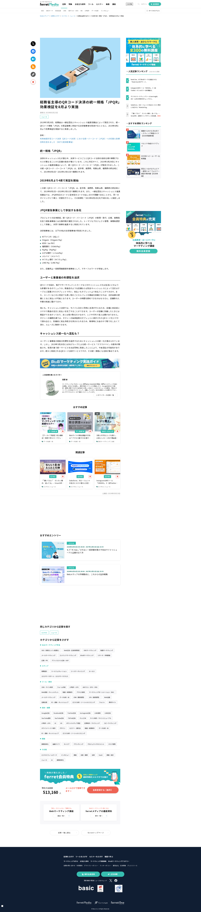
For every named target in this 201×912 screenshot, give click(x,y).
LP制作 (87, 11)
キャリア (66, 744)
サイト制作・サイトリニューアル (100, 718)
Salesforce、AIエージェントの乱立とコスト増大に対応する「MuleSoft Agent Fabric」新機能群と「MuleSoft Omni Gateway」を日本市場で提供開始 (80, 481)
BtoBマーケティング (87, 655)
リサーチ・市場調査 (104, 655)
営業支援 (44, 702)
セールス (92, 671)
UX (61, 723)
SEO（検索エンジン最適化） (51, 650)
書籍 (75, 755)
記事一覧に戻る (64, 832)
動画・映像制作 (67, 692)
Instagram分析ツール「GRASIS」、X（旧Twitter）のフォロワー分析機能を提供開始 (107, 481)
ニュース (44, 117)
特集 (70, 4)
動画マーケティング (106, 650)
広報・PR (45, 660)
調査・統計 (110, 755)
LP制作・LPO (74, 687)
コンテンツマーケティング (68, 655)
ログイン (144, 4)
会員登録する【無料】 (103, 790)
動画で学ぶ (109, 856)
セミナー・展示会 (75, 728)
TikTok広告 (71, 718)
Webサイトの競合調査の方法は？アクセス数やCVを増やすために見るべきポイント (79, 436)
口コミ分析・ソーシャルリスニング (84, 702)
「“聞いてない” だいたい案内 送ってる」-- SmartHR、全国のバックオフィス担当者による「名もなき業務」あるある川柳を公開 (53, 481)
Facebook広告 (58, 713)
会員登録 (156, 4)
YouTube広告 (59, 718)
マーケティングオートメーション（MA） (102, 692)
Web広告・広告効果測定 (72, 650)
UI (55, 723)
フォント (102, 702)
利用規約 (79, 865)
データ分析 (95, 11)
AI (52, 760)
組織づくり (56, 744)
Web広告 (58, 11)
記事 (64, 4)
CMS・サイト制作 (47, 687)
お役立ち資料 (80, 4)
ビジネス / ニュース (49, 487)
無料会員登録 (89, 874)
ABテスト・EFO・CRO (90, 687)
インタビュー (105, 11)
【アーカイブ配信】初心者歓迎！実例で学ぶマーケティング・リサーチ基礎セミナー (52, 436)
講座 (114, 4)
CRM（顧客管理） (79, 697)
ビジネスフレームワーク (49, 755)
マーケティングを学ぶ (71, 861)
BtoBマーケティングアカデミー (118, 861)
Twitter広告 (71, 713)
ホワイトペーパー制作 (48, 728)
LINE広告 (108, 713)
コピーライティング (110, 723)
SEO (42, 11)
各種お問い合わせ (69, 865)
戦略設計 (44, 671)
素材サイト (112, 702)
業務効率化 (45, 744)
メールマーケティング (48, 655)
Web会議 (107, 697)
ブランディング (78, 744)
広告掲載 (129, 4)
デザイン (62, 728)
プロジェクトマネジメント (95, 744)
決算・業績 (84, 755)
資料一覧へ (99, 816)
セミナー (99, 4)
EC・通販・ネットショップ (59, 702)
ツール (90, 4)
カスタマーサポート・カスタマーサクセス (55, 676)
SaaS (100, 755)
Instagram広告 (85, 713)
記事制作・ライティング (92, 723)
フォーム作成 (61, 687)
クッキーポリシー (105, 865)
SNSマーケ (49, 11)
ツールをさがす (81, 856)
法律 (93, 755)
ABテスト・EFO (73, 11)
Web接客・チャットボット (50, 692)
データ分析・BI (53, 431)
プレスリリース (132, 865)
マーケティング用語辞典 (98, 861)
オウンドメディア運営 (73, 723)
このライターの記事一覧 (105, 395)
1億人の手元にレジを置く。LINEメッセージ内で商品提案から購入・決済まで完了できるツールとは (107, 436)
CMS (64, 11)
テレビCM (83, 718)
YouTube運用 (46, 718)
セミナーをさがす (96, 856)
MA (81, 11)
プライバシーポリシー (91, 865)
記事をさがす (69, 856)
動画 (107, 4)
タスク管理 (111, 744)
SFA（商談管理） (94, 697)
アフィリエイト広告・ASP (60, 660)
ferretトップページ (96, 832)
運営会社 (116, 865)
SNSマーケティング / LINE (106, 441)
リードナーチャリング (78, 671)
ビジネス (52, 476)
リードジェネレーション (59, 671)
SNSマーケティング (107, 431)
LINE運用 (97, 713)
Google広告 (45, 713)
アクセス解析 (81, 692)
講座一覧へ (61, 816)
